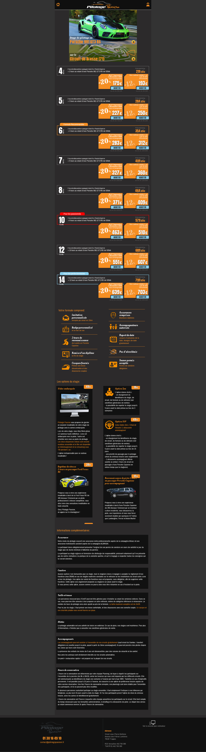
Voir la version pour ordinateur (154, 726)
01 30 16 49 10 (52, 738)
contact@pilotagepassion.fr (52, 742)
